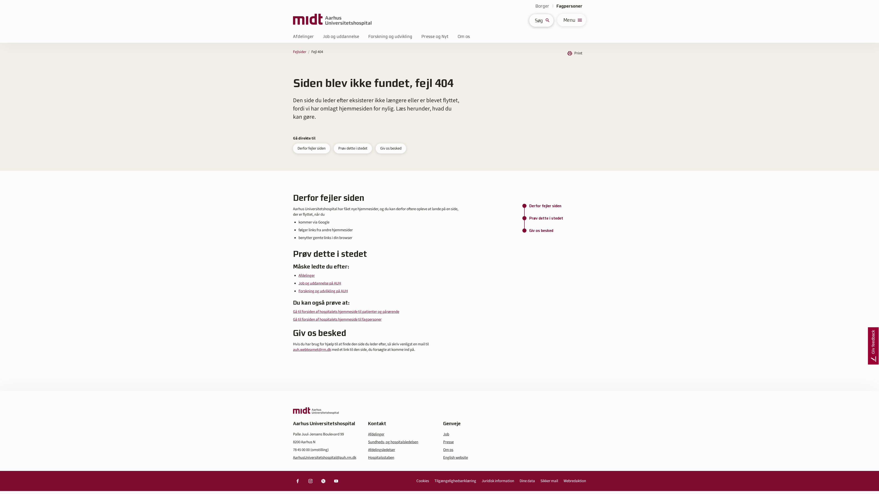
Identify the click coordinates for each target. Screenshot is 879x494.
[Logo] (332, 20)
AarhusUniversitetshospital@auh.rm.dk (324, 457)
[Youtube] (336, 481)
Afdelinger (303, 36)
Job (446, 434)
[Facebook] (297, 481)
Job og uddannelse (341, 36)
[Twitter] (323, 481)
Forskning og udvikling (390, 36)
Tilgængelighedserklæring (455, 481)
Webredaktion (575, 481)
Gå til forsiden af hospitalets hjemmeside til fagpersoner (337, 319)
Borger (542, 6)
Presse (448, 442)
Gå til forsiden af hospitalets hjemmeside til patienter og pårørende (346, 311)
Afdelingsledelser (381, 450)
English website (455, 457)
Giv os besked (391, 148)
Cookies (422, 481)
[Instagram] (310, 481)
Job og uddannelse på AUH (319, 283)
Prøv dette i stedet (352, 148)
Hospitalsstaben (381, 457)
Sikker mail (549, 481)
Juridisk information (498, 481)
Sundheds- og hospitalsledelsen (393, 442)
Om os (464, 36)
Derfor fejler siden (312, 148)
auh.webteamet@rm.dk (312, 349)
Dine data (527, 481)
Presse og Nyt (434, 36)
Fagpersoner (569, 6)
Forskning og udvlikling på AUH (323, 291)
